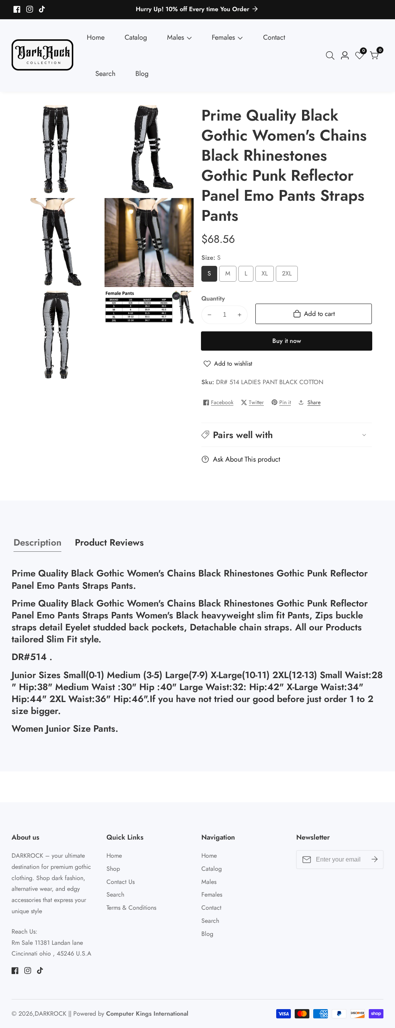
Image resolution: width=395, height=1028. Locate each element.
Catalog (136, 37)
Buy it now (286, 340)
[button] (286, 435)
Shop (113, 868)
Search (105, 74)
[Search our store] (332, 55)
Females (223, 37)
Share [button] (314, 402)
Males (175, 37)
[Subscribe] (374, 859)
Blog (142, 74)
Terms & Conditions (131, 907)
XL (266, 275)
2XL (289, 275)
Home (96, 37)
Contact (274, 37)
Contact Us (120, 881)
